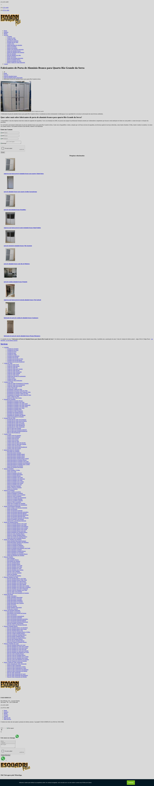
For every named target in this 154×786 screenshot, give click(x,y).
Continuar (130, 782)
